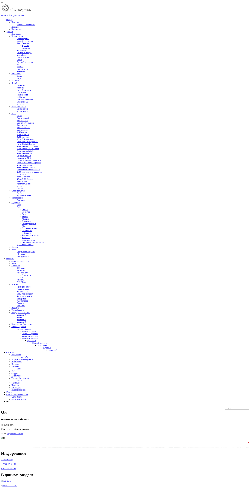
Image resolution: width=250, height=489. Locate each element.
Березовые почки (29, 228)
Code (13, 371)
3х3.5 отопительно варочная (29, 172)
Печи (13, 113)
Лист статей (16, 362)
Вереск (25, 216)
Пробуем (10, 259)
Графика (15, 81)
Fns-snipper (16, 387)
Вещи (14, 249)
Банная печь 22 (23, 127)
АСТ (19, 64)
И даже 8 (47, 348)
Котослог (26, 48)
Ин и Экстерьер (24, 90)
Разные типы (27, 275)
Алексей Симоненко (26, 24)
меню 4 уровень (29, 331)
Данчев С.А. (22, 357)
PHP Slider (21, 282)
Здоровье (15, 202)
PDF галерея (22, 301)
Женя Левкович (23, 43)
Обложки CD (23, 102)
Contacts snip (17, 397)
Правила (20, 303)
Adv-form (21, 305)
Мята (24, 226)
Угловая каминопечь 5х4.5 (28, 170)
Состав (25, 209)
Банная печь (22, 130)
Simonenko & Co (11, 486)
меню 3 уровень (24, 329)
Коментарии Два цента (21, 324)
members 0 (21, 315)
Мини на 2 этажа (24, 165)
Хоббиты (21, 97)
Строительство (18, 191)
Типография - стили (20, 378)
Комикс (20, 67)
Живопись (16, 74)
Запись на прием (18, 399)
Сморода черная (29, 223)
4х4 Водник (22, 132)
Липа (24, 214)
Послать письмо (8, 468)
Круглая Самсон (24, 184)
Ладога (20, 188)
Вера (19, 78)
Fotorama (20, 280)
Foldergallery (22, 273)
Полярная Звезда (24, 53)
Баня (19, 205)
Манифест (21, 55)
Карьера (15, 366)
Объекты (21, 85)
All (23, 277)
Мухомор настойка (25, 245)
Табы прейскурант (25, 294)
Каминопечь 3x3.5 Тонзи (28, 149)
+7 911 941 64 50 (8, 464)
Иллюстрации (17, 36)
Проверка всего (24, 287)
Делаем (9, 31)
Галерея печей (23, 118)
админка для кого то (20, 261)
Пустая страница (18, 390)
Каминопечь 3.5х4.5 (26, 167)
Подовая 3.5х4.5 (24, 156)
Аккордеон (21, 298)
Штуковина (22, 254)
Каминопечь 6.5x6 (25, 153)
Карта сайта (16, 29)
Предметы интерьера (26, 252)
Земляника (26, 221)
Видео (14, 263)
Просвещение (23, 38)
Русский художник (25, 62)
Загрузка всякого (24, 296)
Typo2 (19, 380)
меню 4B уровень (30, 338)
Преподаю (16, 34)
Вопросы (15, 364)
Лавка (9, 392)
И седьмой (42, 345)
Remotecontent (23, 291)
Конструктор (22, 111)
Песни (19, 60)
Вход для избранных (20, 312)
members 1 (21, 317)
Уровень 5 (31, 341)
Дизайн (14, 83)
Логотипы (21, 92)
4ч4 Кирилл (22, 181)
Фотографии (17, 198)
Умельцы (21, 71)
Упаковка (21, 104)
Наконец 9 (52, 350)
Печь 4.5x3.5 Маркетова (27, 141)
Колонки (15, 385)
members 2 (21, 319)
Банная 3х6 (22, 125)
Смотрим (10, 352)
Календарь (21, 50)
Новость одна (23, 289)
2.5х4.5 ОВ (21, 174)
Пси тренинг (22, 69)
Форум (14, 373)
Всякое (14, 284)
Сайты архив (22, 109)
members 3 (21, 322)
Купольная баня (24, 195)
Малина (25, 219)
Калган (20, 186)
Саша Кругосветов (25, 41)
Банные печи (22, 120)
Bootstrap (15, 308)
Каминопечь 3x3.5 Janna (27, 146)
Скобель (20, 193)
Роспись (20, 88)
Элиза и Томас (23, 57)
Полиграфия (22, 95)
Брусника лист (28, 240)
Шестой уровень (39, 343)
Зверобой (26, 237)
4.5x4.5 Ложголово (25, 139)
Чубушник (26, 233)
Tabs (19, 369)
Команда (15, 22)
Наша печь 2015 (24, 158)
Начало (9, 20)
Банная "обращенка (25, 123)
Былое (19, 76)
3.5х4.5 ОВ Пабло (25, 179)
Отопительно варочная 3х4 (29, 160)
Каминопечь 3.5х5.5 (26, 151)
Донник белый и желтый (33, 242)
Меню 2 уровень (18, 326)
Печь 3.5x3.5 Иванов (26, 144)
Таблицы (15, 383)
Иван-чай (26, 212)
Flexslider (21, 270)
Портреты (21, 200)
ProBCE (4, 15)
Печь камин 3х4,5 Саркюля (29, 163)
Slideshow (21, 268)
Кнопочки (16, 376)
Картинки (15, 266)
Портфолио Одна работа (22, 359)
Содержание (6, 460)
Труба (19, 116)
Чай (18, 207)
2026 (4, 486)
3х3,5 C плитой (23, 177)
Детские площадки (25, 99)
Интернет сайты (18, 106)
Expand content (17, 310)
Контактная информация (17, 394)
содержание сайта (15, 434)
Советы (14, 247)
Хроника (15, 27)
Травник (25, 45)
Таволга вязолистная (31, 235)
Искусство (16, 355)
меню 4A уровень (30, 336)
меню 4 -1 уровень (30, 334)
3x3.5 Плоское (23, 137)
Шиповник (27, 230)
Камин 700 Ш (23, 134)
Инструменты (23, 256)
